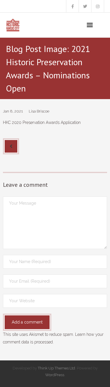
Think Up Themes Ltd (56, 368)
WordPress (54, 375)
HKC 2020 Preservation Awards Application (42, 122)
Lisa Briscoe (39, 111)
